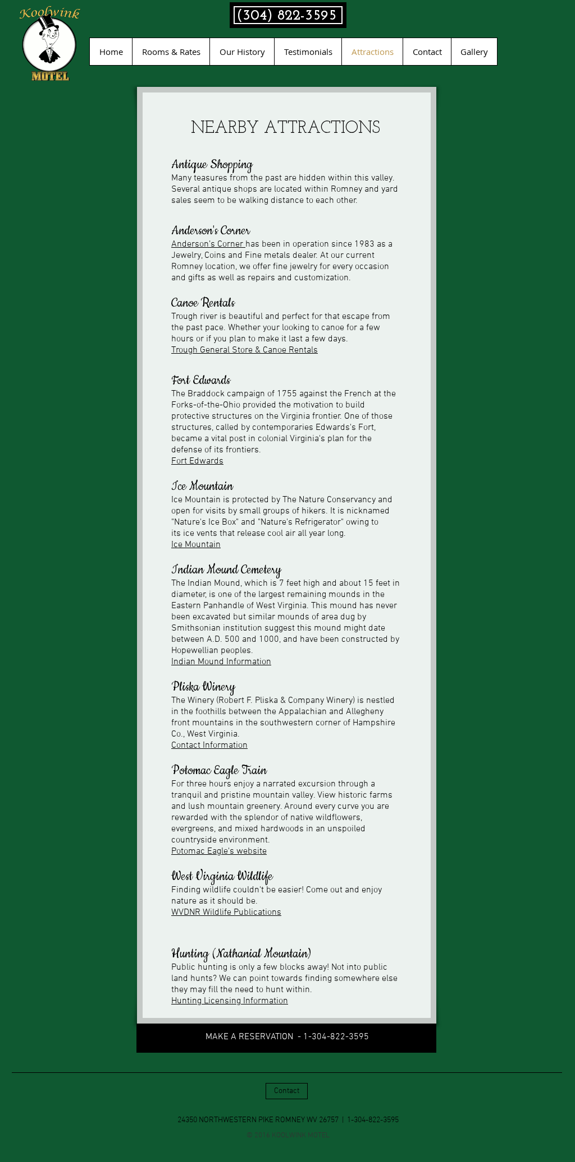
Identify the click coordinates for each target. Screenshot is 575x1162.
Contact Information (209, 745)
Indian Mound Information (221, 662)
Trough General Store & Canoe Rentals (244, 350)
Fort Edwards (197, 461)
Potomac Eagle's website (219, 851)
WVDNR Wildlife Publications (226, 912)
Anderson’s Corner (208, 244)
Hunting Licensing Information (229, 1001)
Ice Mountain (196, 544)
